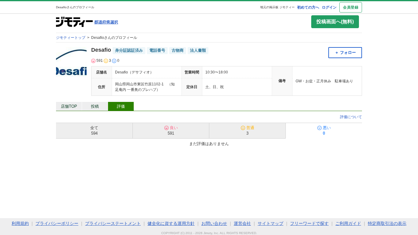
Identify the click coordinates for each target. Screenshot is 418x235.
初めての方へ (308, 7)
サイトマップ (270, 223)
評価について (351, 117)
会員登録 (350, 7)
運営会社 (242, 223)
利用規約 (20, 223)
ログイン (329, 7)
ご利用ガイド (348, 223)
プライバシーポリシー (56, 223)
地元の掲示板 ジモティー (277, 7)
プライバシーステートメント (113, 223)
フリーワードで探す (309, 223)
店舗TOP (69, 106)
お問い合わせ (214, 223)
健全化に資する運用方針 (171, 223)
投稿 (95, 106)
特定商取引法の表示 (387, 223)
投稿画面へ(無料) (335, 21)
